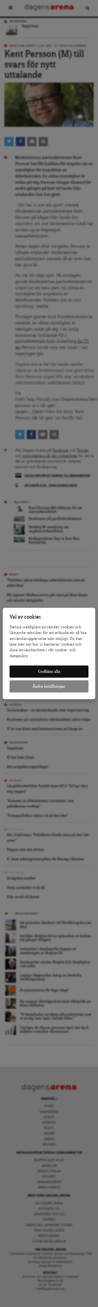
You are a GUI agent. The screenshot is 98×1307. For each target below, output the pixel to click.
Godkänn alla (49, 672)
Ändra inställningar (49, 686)
